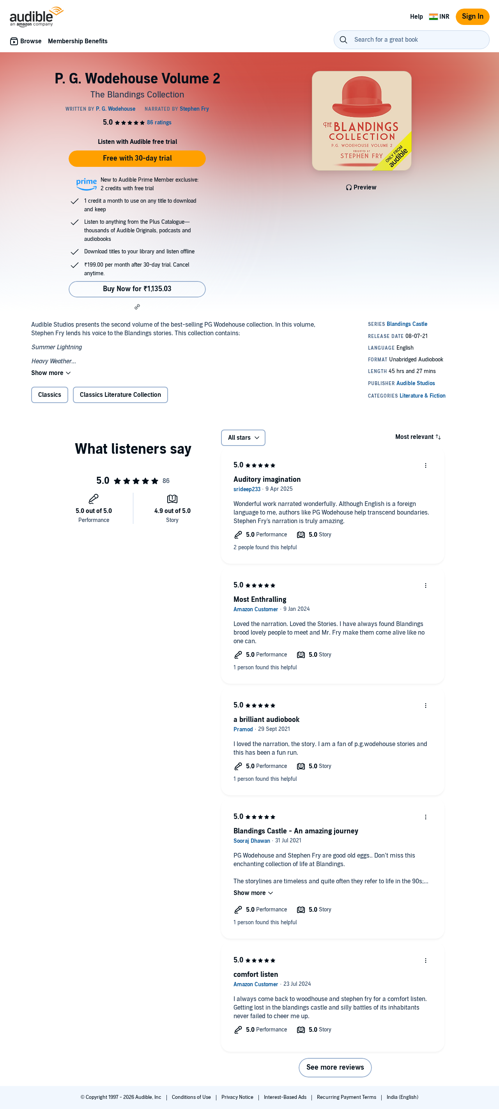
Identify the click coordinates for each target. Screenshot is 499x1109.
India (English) (402, 1097)
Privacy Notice (238, 1097)
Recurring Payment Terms (347, 1097)
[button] (137, 307)
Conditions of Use (192, 1097)
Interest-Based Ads (286, 1097)
